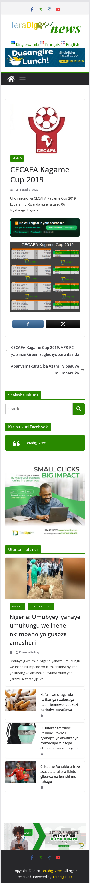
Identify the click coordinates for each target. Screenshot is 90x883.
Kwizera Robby (29, 652)
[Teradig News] (11, 79)
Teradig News (29, 190)
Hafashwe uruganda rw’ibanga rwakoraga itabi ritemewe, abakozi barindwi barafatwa (59, 702)
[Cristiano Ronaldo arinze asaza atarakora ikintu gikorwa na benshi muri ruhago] (20, 776)
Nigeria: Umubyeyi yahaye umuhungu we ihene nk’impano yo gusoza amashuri (45, 629)
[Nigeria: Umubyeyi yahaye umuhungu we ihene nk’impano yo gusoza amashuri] (45, 578)
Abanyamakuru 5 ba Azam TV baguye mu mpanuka (45, 369)
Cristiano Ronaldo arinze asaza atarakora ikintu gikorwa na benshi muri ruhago (60, 774)
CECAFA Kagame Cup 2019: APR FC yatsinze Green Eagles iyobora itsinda (45, 351)
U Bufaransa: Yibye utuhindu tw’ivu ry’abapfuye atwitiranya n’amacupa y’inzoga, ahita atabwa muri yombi (60, 738)
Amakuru (18, 606)
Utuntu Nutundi (41, 606)
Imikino (17, 158)
